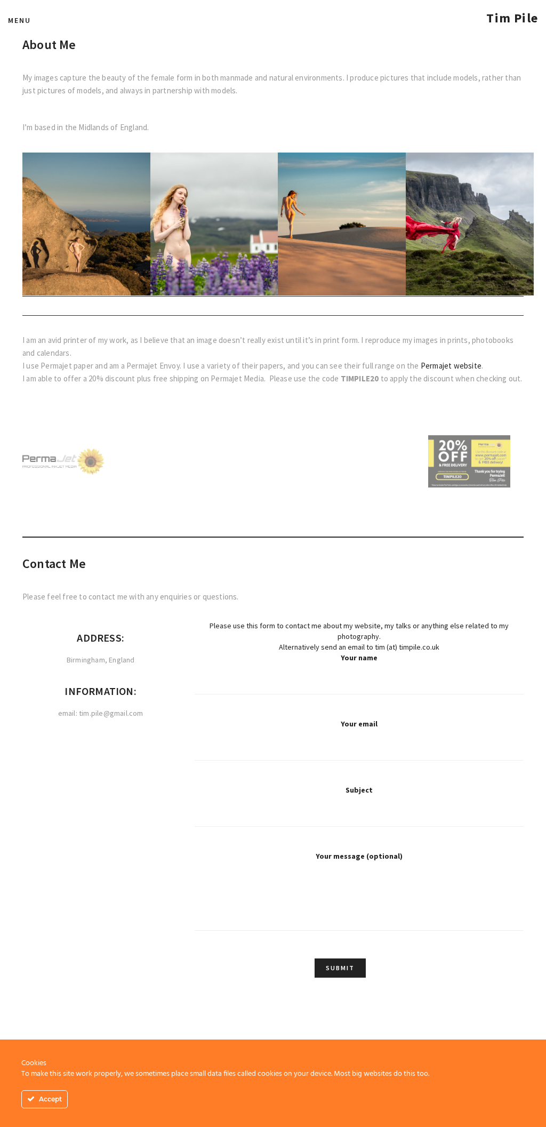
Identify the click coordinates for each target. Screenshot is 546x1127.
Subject (359, 790)
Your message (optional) (359, 856)
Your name (359, 657)
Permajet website (451, 366)
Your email (359, 724)
